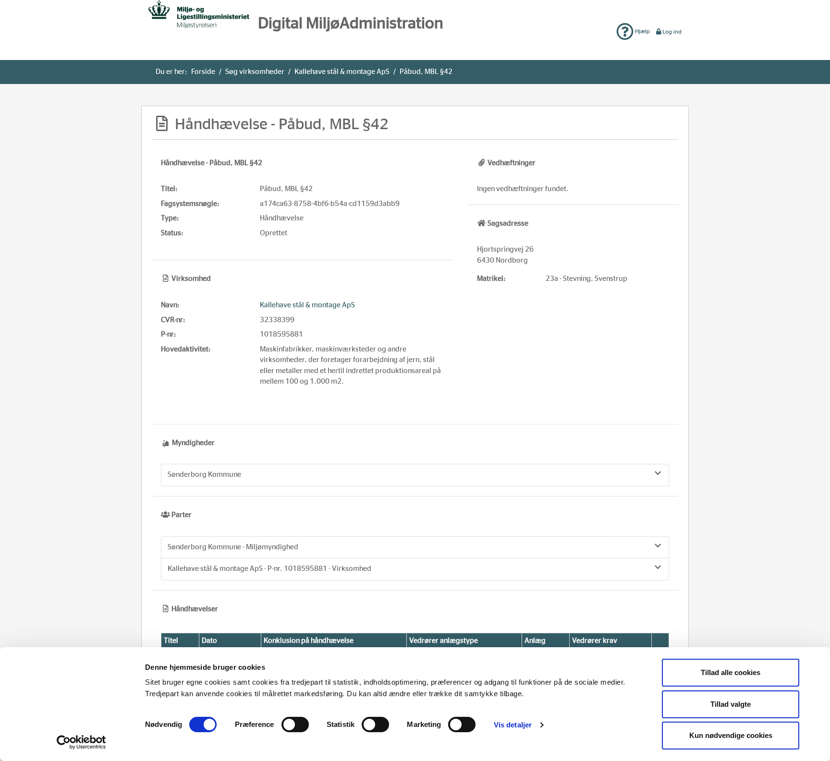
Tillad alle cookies (730, 672)
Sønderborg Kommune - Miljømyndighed (233, 547)
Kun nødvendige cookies (730, 735)
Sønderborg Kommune (204, 474)
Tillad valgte (730, 704)
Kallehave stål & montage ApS (342, 71)
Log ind (672, 32)
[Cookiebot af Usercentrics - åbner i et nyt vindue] (81, 742)
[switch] (295, 724)
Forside (203, 71)
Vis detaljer (513, 725)
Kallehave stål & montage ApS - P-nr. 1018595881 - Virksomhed (269, 568)
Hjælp (642, 31)
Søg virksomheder (254, 71)
